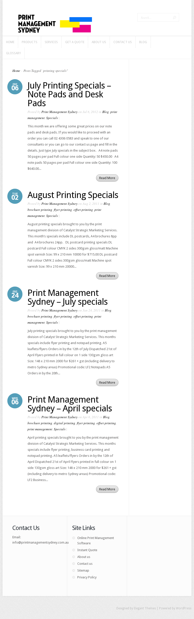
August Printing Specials (73, 195)
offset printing (83, 209)
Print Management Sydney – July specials (68, 297)
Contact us (84, 564)
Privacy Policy (86, 577)
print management (40, 429)
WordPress (183, 608)
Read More (107, 178)
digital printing (64, 423)
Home (16, 70)
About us (83, 557)
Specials (52, 118)
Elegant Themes (145, 608)
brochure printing (40, 209)
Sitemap (83, 570)
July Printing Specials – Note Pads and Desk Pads (69, 94)
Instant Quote (87, 550)
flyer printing (63, 209)
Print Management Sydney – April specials (70, 403)
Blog (105, 111)
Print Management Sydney (59, 111)
